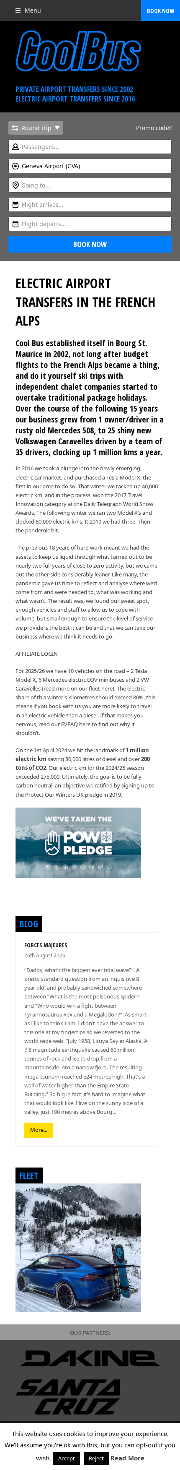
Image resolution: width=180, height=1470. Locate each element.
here (107, 688)
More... (38, 1130)
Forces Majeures (45, 945)
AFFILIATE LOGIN (36, 653)
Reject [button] (96, 1458)
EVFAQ (69, 724)
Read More (127, 1458)
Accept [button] (66, 1458)
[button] (28, 10)
